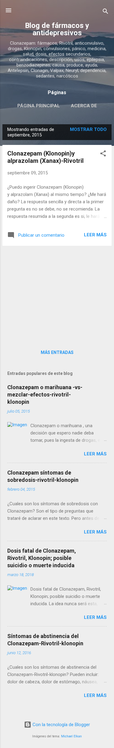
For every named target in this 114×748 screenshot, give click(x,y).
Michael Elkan (71, 736)
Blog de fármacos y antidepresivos (57, 29)
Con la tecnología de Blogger (60, 724)
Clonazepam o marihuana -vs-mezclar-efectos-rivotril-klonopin (44, 394)
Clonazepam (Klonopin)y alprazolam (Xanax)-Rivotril (45, 157)
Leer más (95, 235)
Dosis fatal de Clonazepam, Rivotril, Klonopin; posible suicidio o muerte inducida (41, 557)
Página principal (38, 105)
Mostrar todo (88, 129)
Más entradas (57, 352)
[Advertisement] (57, 293)
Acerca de (84, 105)
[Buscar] (105, 12)
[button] (103, 154)
